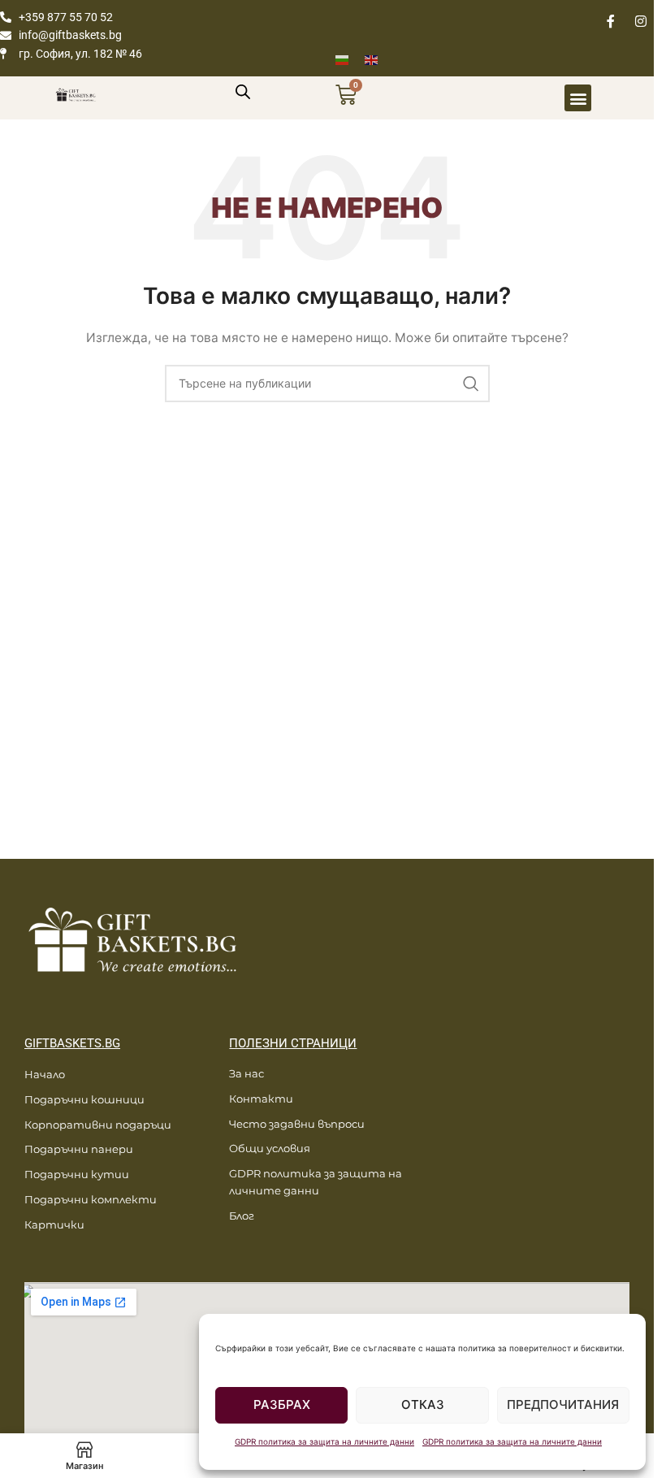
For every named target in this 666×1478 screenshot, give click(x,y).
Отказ (422, 1404)
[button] (577, 98)
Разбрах (281, 1404)
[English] (379, 59)
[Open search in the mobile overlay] (243, 91)
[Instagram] (641, 21)
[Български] (350, 59)
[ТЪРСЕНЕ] (471, 383)
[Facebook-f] (611, 21)
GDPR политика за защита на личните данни (324, 1441)
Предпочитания (563, 1404)
